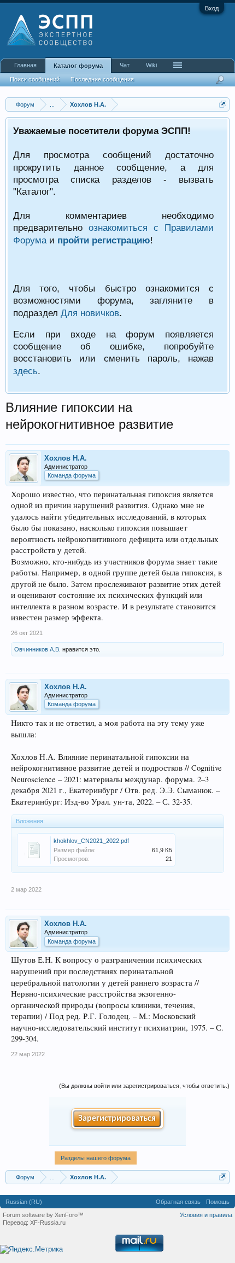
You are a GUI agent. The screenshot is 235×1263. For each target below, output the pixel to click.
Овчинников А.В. (37, 649)
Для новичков (90, 312)
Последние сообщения (102, 79)
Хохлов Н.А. (65, 458)
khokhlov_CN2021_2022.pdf (91, 840)
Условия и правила (206, 1215)
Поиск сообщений (35, 79)
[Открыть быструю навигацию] (222, 104)
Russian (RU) (23, 1201)
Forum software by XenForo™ (43, 1215)
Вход (212, 8)
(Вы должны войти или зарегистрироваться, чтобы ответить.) (144, 1085)
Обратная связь (178, 1201)
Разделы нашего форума (96, 1158)
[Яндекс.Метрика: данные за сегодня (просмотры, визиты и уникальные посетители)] (31, 1249)
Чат (125, 65)
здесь (25, 370)
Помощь (218, 1201)
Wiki (151, 65)
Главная (25, 65)
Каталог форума (78, 65)
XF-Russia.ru (48, 1222)
